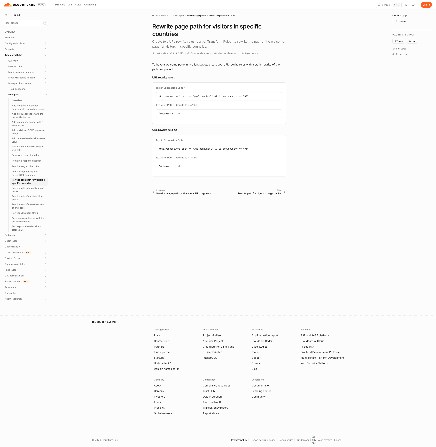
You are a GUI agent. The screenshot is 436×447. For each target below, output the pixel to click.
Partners (159, 346)
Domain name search (167, 368)
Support (256, 357)
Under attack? (162, 363)
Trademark (303, 439)
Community (259, 396)
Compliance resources (216, 385)
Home (155, 15)
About (157, 385)
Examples (179, 15)
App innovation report (265, 335)
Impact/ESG (210, 357)
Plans (157, 335)
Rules (163, 15)
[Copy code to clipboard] (278, 96)
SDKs (78, 4)
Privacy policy (239, 439)
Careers (159, 391)
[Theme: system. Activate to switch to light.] (413, 5)
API (70, 4)
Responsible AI (212, 402)
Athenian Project (213, 341)
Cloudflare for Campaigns (218, 346)
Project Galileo (212, 335)
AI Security (307, 346)
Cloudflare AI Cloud (312, 341)
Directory (60, 4)
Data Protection (212, 396)
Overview (401, 21)
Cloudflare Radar (262, 341)
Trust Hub (209, 391)
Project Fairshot (212, 352)
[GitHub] (406, 5)
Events (256, 363)
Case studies (259, 346)
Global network (163, 413)
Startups (159, 357)
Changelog (90, 4)
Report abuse (211, 413)
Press (157, 402)
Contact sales (162, 341)
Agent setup (251, 53)
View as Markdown (228, 53)
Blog (254, 368)
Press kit (159, 407)
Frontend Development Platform (320, 352)
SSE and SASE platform (315, 335)
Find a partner (162, 352)
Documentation (261, 385)
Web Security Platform (314, 363)
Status (255, 352)
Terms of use (286, 439)
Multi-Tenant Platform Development (322, 357)
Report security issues (263, 439)
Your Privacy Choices (329, 439)
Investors (159, 396)
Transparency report (215, 407)
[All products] (6, 14)
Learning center (261, 391)
